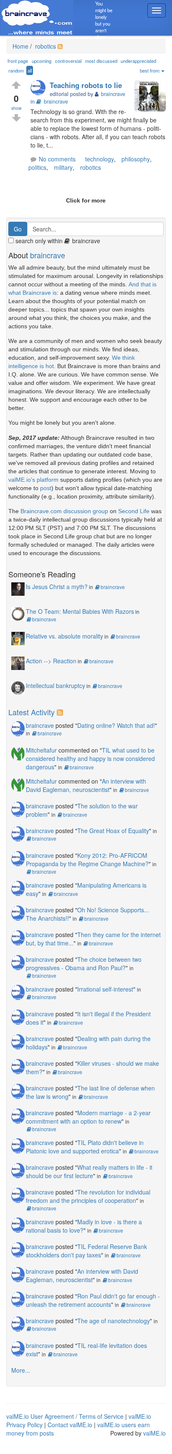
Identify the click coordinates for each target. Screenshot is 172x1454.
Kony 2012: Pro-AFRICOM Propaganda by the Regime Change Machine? (87, 859)
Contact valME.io (70, 1424)
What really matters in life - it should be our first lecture (89, 1171)
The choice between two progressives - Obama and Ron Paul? (84, 963)
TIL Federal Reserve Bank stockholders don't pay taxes (86, 1250)
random (16, 70)
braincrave (56, 101)
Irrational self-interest (105, 989)
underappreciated (138, 60)
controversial (68, 60)
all (30, 70)
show (16, 108)
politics (37, 167)
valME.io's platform (33, 479)
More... (20, 1370)
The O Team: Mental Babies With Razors (80, 611)
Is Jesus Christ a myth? (57, 586)
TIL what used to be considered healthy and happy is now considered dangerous (90, 758)
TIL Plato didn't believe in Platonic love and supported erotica (85, 1146)
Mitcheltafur (41, 750)
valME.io (154, 1433)
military (63, 167)
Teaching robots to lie (86, 85)
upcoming (41, 60)
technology (99, 159)
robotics (44, 46)
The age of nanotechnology (113, 1320)
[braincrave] (40, 88)
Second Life (133, 511)
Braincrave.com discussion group (64, 511)
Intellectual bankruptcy (55, 685)
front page (18, 60)
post (45, 488)
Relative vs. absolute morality (64, 636)
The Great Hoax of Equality (113, 830)
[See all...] (61, 711)
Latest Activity (31, 711)
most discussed (101, 60)
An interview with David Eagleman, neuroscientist (86, 785)
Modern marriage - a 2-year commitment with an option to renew (88, 1117)
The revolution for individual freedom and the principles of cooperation (88, 1196)
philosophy (135, 159)
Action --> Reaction (51, 661)
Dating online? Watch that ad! (116, 725)
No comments (57, 159)
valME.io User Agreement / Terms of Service (65, 1416)
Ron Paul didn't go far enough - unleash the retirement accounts (93, 1300)
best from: (150, 70)
